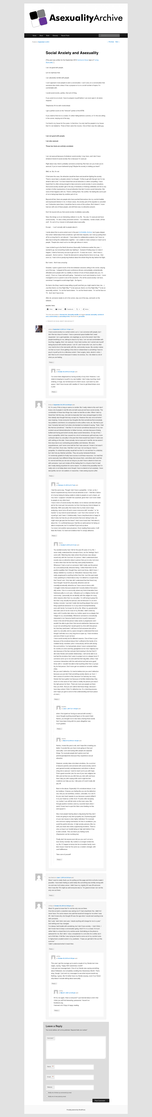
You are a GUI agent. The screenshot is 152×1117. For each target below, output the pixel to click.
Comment (50, 1038)
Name (50, 1066)
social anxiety (53, 316)
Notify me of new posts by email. (57, 1096)
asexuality (94, 314)
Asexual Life (63, 314)
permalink (82, 316)
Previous (110, 42)
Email (50, 1076)
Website (49, 1087)
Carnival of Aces (82, 60)
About (41, 35)
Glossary (55, 35)
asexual (88, 314)
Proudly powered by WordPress (76, 1110)
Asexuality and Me (73, 314)
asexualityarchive (64, 316)
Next (117, 42)
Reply (51, 362)
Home (34, 35)
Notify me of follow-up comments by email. (60, 1092)
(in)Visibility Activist (85, 232)
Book (47, 35)
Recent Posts (65, 35)
